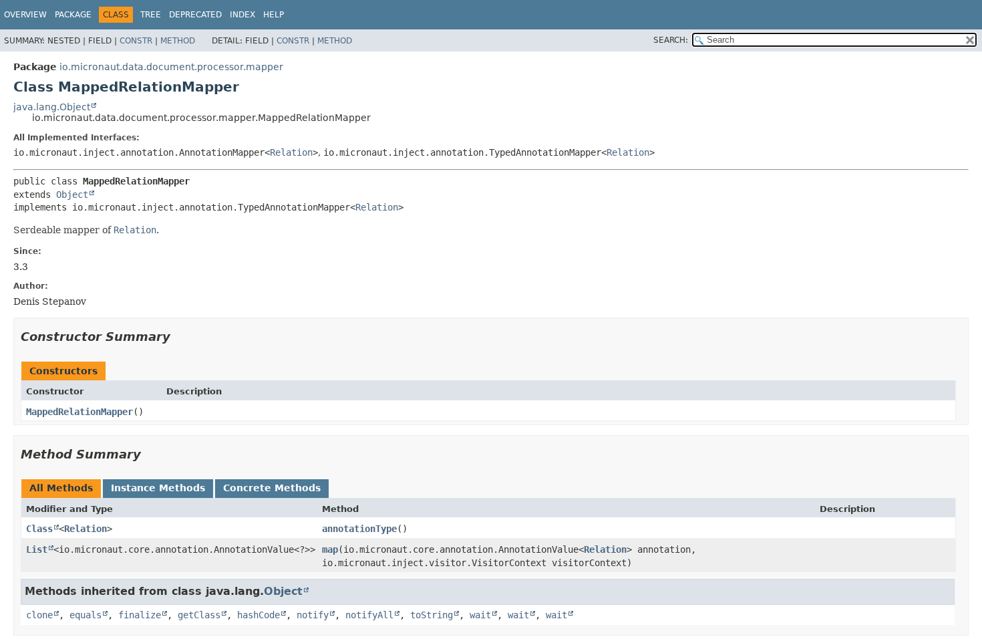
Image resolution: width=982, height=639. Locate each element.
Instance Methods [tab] (158, 488)
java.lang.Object (51, 107)
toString (431, 615)
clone (39, 615)
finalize (139, 615)
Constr (136, 40)
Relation (291, 152)
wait (480, 615)
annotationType (359, 528)
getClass (199, 615)
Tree (150, 14)
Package (73, 14)
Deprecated (195, 14)
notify (313, 615)
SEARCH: (670, 40)
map (330, 549)
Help (273, 14)
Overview (25, 14)
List (36, 549)
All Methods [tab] (61, 488)
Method (177, 40)
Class (39, 528)
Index (242, 14)
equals (85, 615)
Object (72, 194)
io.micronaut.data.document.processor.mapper (171, 66)
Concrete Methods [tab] (272, 488)
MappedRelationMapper (79, 411)
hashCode (258, 615)
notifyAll (369, 615)
